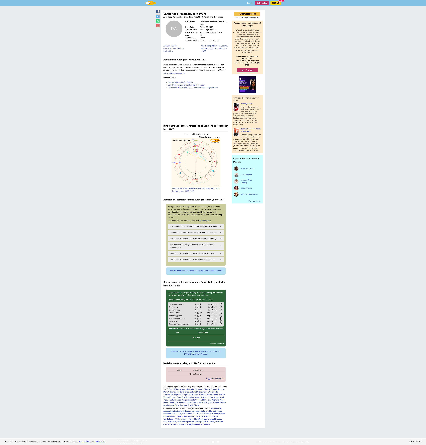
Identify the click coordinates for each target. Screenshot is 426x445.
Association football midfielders (177, 411)
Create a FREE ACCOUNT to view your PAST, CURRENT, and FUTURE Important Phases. (196, 352)
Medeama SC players (201, 424)
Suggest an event (217, 343)
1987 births (187, 414)
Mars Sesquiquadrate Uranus (189, 400)
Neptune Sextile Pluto (189, 405)
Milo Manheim (246, 175)
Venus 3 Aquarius (218, 389)
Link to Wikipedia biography (174, 73)
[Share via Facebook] (158, 12)
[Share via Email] (158, 26)
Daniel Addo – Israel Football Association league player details (193, 88)
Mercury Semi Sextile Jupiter (181, 397)
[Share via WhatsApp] (158, 22)
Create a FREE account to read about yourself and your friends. (196, 270)
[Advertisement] (195, 106)
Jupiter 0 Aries (183, 392)
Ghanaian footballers (172, 414)
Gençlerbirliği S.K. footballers (196, 416)
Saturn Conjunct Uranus (209, 403)
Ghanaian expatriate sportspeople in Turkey (195, 422)
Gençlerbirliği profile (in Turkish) (180, 82)
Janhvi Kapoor (246, 188)
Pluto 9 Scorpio (199, 395)
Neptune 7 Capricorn (182, 395)
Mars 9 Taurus (169, 392)
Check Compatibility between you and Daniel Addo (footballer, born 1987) (214, 48)
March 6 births (215, 411)
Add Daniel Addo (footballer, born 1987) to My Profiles (173, 48)
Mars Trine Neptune (210, 400)
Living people (215, 408)
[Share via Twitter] (158, 17)
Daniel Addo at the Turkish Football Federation (186, 85)
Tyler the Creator (248, 169)
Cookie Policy (100, 441)
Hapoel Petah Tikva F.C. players (195, 419)
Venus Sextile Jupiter (204, 397)
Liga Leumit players (200, 411)
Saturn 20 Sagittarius (199, 392)
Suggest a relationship (215, 379)
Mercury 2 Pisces (202, 389)
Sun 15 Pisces (175, 389)
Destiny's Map (246, 104)
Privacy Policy (85, 441)
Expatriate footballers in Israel (205, 414)
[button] (196, 226)
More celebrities (254, 201)
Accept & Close (416, 441)
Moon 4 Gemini (188, 389)
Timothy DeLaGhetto (249, 194)
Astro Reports (205, 221)
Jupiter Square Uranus (188, 403)
